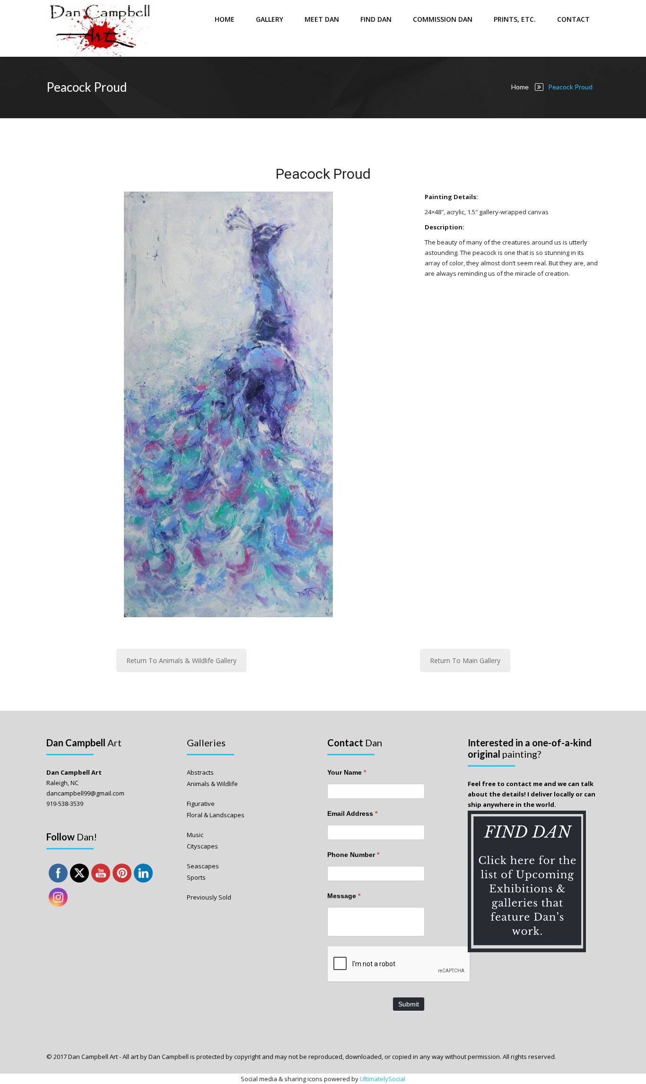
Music (195, 834)
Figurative (201, 803)
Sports (196, 877)
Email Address (352, 813)
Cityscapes (202, 846)
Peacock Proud (323, 174)
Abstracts (200, 772)
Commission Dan (442, 19)
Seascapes (203, 866)
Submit (408, 1004)
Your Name (346, 772)
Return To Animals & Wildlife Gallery (181, 660)
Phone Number (353, 854)
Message (343, 896)
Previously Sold (209, 897)
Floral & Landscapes (215, 815)
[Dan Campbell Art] (100, 28)
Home (225, 19)
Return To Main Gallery (465, 660)
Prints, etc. (515, 19)
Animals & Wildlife (212, 783)
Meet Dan (322, 19)
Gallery (269, 19)
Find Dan (376, 19)
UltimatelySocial (382, 1079)
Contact (573, 19)
